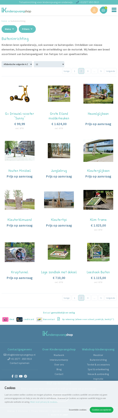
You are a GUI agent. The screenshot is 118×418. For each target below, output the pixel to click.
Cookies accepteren (101, 409)
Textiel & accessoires (98, 364)
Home (4, 21)
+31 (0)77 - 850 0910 (21, 358)
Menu (8, 29)
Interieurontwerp (59, 359)
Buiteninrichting (98, 359)
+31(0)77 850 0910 (89, 2)
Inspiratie (98, 378)
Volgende (110, 71)
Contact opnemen (20, 363)
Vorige (67, 71)
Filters (26, 29)
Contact (59, 374)
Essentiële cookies (78, 409)
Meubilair (98, 355)
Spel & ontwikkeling (98, 369)
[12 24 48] (49, 64)
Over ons (59, 364)
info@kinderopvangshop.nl (21, 354)
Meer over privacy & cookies (43, 402)
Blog (59, 369)
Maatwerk (59, 355)
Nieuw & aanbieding (98, 374)
